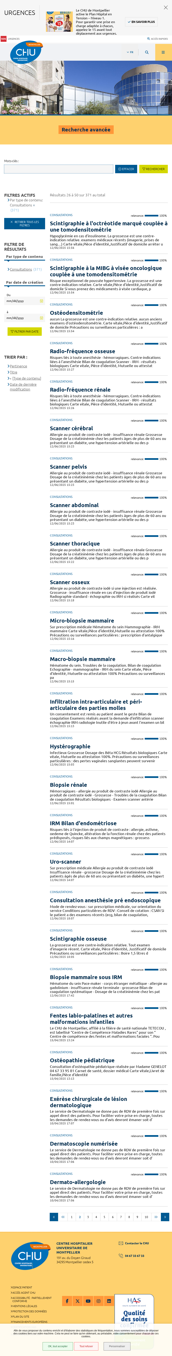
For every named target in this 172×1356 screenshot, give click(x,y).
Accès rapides (159, 39)
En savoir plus (143, 22)
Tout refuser (86, 1346)
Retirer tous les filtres (26, 223)
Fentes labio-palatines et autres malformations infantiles (91, 1018)
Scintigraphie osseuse (78, 939)
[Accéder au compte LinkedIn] (109, 1301)
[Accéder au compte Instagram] (99, 1301)
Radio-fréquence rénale (80, 390)
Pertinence (18, 366)
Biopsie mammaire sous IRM (86, 977)
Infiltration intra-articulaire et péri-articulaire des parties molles (96, 705)
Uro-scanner (65, 862)
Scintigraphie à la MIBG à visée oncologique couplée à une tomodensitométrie (106, 271)
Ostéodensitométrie (76, 313)
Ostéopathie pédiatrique (82, 1060)
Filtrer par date (26, 331)
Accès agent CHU (23, 1292)
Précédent (54, 1217)
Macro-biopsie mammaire (82, 659)
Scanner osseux (70, 582)
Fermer (166, 7)
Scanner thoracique (75, 543)
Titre (13, 372)
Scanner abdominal (74, 505)
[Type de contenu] (26, 378)
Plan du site (20, 1316)
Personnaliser (117, 1346)
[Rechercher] (146, 52)
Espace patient (22, 1287)
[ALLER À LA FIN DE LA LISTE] (156, 1217)
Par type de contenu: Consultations (26, 202)
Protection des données (29, 1311)
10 (146, 1217)
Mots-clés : (11, 161)
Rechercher (155, 169)
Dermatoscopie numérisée (84, 1144)
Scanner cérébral (71, 428)
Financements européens (29, 1321)
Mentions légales (24, 1306)
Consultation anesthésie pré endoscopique (105, 900)
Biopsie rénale (68, 785)
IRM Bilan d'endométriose (83, 823)
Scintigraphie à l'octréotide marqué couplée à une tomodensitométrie (109, 226)
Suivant (165, 1217)
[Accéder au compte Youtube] (88, 1301)
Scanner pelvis (68, 467)
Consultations (21, 269)
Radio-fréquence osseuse (82, 351)
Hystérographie (70, 746)
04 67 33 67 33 (134, 1256)
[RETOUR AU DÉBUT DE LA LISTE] (63, 1217)
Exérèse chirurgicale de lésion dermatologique (88, 1102)
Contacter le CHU (137, 1243)
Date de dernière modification (23, 386)
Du (8, 295)
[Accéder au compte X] (78, 1301)
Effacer (128, 169)
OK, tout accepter (58, 1346)
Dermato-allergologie (78, 1182)
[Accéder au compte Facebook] (67, 1301)
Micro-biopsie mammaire (82, 621)
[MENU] (163, 52)
